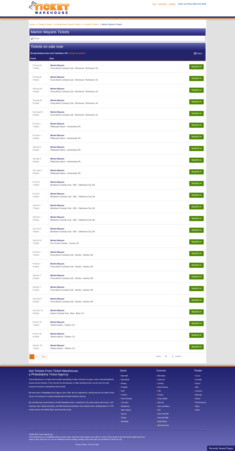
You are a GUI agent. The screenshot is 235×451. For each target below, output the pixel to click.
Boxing (123, 383)
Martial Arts (125, 406)
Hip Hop (160, 402)
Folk (159, 391)
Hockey (124, 395)
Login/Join (162, 4)
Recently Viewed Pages (221, 448)
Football (124, 387)
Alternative (161, 376)
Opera (197, 399)
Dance (197, 383)
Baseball (124, 376)
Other (197, 410)
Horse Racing (126, 399)
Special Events (163, 425)
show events (168, 356)
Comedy (198, 379)
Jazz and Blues (163, 406)
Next (44, 357)
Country (160, 383)
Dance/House (162, 387)
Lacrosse (124, 402)
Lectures (198, 391)
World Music (162, 421)
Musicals (198, 395)
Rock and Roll (162, 414)
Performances (200, 402)
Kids (197, 387)
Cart (154, 4)
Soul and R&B (162, 418)
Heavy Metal (162, 399)
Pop (159, 410)
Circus (197, 376)
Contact (172, 4)
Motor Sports (126, 410)
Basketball (125, 379)
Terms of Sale (93, 444)
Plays (197, 406)
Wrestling (124, 421)
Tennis (123, 418)
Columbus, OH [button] (57, 53)
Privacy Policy (80, 444)
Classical (160, 379)
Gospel (160, 395)
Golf (122, 391)
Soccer (124, 414)
